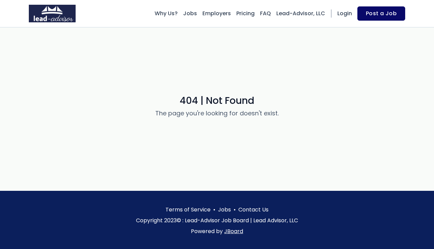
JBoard (233, 231)
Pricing (245, 13)
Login (344, 13)
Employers (216, 13)
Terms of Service (188, 209)
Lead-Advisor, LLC (300, 13)
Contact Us (253, 209)
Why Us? (166, 13)
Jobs (190, 13)
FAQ (265, 13)
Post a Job (381, 13)
